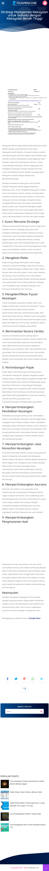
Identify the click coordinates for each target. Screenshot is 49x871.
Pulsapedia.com (33, 868)
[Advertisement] (24, 57)
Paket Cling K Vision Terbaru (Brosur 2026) (26, 792)
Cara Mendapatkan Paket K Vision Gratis (25, 814)
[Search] (41, 710)
